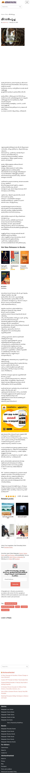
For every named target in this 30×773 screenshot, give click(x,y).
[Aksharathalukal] (9, 2)
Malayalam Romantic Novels (8, 728)
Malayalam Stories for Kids (8, 717)
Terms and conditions (6, 769)
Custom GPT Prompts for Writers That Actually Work (14, 680)
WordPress (20, 722)
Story (6, 14)
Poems (3, 555)
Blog (2, 763)
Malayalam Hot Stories (7, 720)
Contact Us (4, 752)
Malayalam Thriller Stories (7, 714)
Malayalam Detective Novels (8, 741)
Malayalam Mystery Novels (8, 734)
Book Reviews (11, 555)
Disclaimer (4, 766)
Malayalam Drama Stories (7, 712)
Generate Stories (8, 547)
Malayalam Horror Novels (7, 739)
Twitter (10, 559)
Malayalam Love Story (10, 603)
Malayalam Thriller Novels (7, 736)
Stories (25, 553)
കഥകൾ (17, 606)
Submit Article (4, 747)
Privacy (3, 761)
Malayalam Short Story (8, 606)
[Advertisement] (15, 66)
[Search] (20, 6)
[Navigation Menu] (27, 2)
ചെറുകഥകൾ (24, 606)
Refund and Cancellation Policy (9, 771)
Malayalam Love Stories (7, 709)
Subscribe (15, 584)
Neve (8, 722)
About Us (3, 750)
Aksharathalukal (8, 672)
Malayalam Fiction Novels (7, 731)
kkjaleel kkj (5, 22)
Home (2, 14)
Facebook (17, 559)
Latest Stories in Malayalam (16, 557)
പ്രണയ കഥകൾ (5, 609)
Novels (21, 553)
